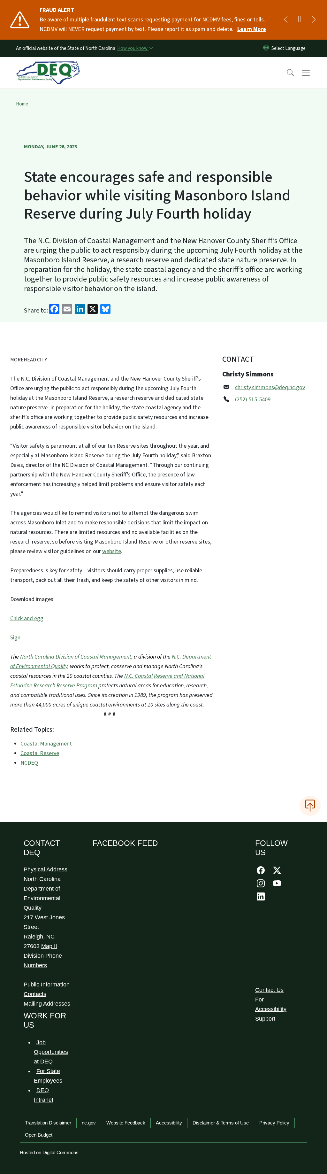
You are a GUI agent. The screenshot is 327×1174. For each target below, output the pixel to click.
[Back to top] (310, 806)
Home (22, 103)
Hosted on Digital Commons (49, 1152)
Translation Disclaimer (48, 1122)
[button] (286, 73)
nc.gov (89, 1122)
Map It (49, 946)
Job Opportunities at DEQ (51, 1052)
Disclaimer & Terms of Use (221, 1122)
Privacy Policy (274, 1122)
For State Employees (48, 1076)
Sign (15, 638)
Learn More (251, 29)
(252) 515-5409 (252, 400)
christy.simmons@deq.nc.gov (270, 387)
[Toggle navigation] (312, 73)
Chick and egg (26, 618)
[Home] (48, 65)
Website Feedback (125, 1122)
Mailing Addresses (47, 1003)
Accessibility (169, 1122)
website (111, 551)
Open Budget (38, 1135)
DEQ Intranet (43, 1095)
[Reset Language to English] (266, 48)
